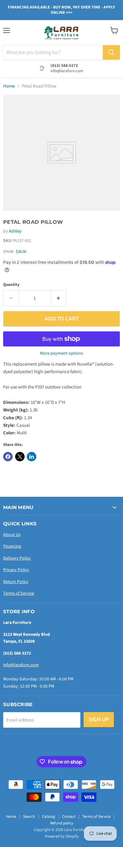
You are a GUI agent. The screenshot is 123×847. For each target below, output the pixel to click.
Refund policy (61, 823)
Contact (68, 816)
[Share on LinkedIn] (31, 456)
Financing (12, 546)
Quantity (11, 284)
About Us (11, 535)
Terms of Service (18, 593)
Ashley (15, 231)
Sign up (99, 719)
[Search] (111, 52)
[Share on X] (20, 456)
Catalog (48, 816)
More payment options (61, 353)
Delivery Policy (17, 558)
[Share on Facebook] (8, 456)
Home (9, 86)
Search (29, 816)
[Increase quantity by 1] (59, 298)
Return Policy (15, 582)
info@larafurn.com (21, 665)
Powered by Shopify (62, 836)
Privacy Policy (16, 570)
